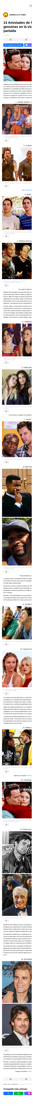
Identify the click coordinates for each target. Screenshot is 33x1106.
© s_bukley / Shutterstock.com (10, 1047)
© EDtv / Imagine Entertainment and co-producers (14, 281)
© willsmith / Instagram (8, 568)
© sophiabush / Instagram (9, 359)
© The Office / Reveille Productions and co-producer (15, 767)
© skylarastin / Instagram (9, 233)
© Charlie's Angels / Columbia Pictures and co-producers (16, 689)
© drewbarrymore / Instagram (10, 690)
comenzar (30, 775)
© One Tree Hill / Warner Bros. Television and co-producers (17, 358)
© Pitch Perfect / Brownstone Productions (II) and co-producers (17, 232)
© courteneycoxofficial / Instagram (11, 137)
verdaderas (28, 190)
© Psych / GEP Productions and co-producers (13, 459)
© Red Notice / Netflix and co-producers (12, 183)
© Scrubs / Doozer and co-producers (11, 641)
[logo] (14, 15)
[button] (10, 39)
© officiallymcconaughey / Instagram (11, 282)
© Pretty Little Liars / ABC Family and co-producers (14, 406)
